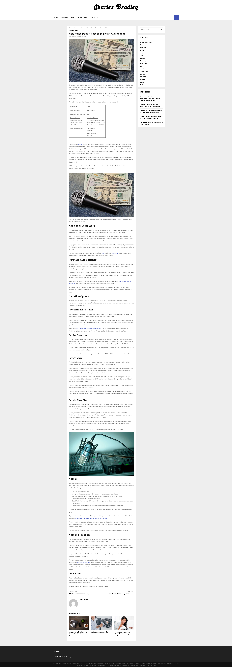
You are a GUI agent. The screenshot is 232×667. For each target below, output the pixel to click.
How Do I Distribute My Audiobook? (121, 594)
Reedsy (80, 144)
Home (56, 17)
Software (142, 79)
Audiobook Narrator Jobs (99, 632)
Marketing (143, 58)
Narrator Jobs (144, 71)
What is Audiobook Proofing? (79, 594)
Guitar (141, 55)
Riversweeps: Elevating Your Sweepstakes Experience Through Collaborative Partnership (150, 98)
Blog (72, 17)
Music (141, 66)
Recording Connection (83, 562)
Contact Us (94, 17)
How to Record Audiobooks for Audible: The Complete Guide (78, 634)
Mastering (143, 61)
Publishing (143, 76)
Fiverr (103, 253)
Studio (76, 30)
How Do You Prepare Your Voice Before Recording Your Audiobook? (123, 634)
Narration (142, 69)
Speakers (64, 17)
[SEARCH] (161, 29)
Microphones (82, 17)
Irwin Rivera (73, 36)
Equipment (71, 30)
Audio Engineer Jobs (146, 42)
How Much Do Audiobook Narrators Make (88, 329)
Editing (142, 50)
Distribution (143, 47)
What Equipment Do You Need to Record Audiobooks (91, 518)
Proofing (142, 74)
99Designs (115, 253)
